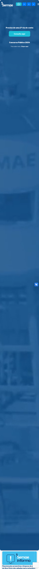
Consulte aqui (19, 34)
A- (29, 4)
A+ (24, 4)
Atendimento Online (19, 4)
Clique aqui (24, 46)
